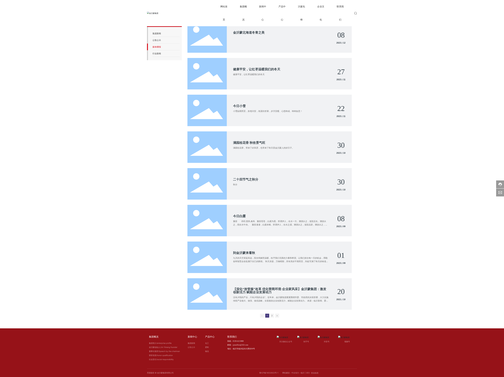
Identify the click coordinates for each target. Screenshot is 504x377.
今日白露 (239, 216)
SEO (308, 373)
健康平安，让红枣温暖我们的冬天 (256, 69)
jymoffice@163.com (240, 345)
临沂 (302, 373)
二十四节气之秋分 (245, 179)
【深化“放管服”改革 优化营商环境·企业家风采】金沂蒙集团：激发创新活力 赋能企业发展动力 (279, 290)
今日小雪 (239, 106)
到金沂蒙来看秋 (244, 253)
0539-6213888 (238, 341)
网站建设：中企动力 (290, 373)
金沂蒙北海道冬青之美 (249, 32)
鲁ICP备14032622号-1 (268, 373)
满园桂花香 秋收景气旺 (249, 142)
